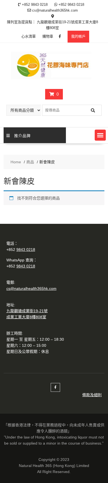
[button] (100, 135)
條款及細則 (92, 395)
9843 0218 (25, 249)
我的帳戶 (78, 36)
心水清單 (28, 36)
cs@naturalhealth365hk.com (31, 288)
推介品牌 (22, 135)
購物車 (47, 36)
